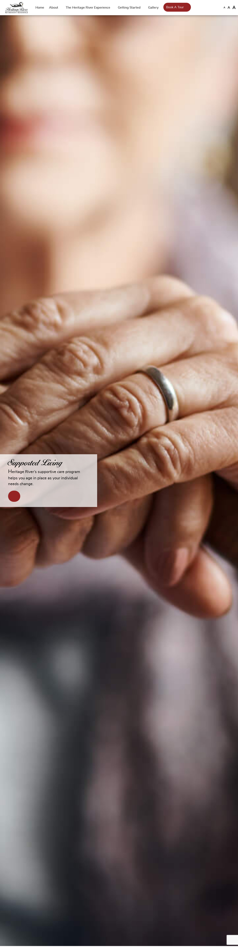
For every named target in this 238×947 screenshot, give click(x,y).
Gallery (153, 7)
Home (39, 7)
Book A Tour (175, 7)
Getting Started (129, 7)
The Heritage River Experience (88, 7)
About (53, 7)
